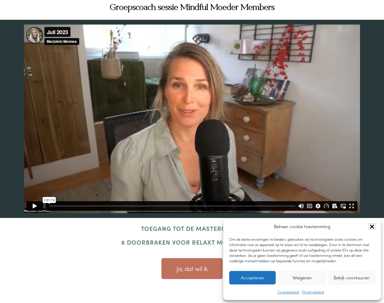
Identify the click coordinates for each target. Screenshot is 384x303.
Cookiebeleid (288, 292)
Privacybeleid (313, 292)
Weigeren (302, 277)
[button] (372, 227)
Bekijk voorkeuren (352, 277)
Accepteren (252, 277)
